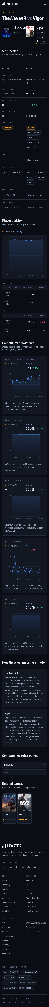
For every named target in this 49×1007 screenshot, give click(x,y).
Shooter (30, 177)
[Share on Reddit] (10, 867)
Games (5, 907)
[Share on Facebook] (16, 867)
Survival (41, 177)
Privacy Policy (30, 1003)
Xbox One (31, 147)
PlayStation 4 (33, 137)
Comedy (5, 945)
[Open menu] (45, 4)
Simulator (16, 172)
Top (44, 1003)
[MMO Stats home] (9, 3)
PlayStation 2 (32, 902)
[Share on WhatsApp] (22, 867)
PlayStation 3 (32, 907)
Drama (5, 949)
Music (6, 172)
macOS (29, 893)
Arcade (5, 931)
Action (30, 172)
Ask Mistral (11, 982)
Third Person (32, 160)
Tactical (30, 182)
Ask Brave (10, 988)
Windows (7, 127)
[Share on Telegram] (28, 867)
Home (4, 880)
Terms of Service (11, 1003)
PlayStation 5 (33, 142)
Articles (5, 911)
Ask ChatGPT (12, 972)
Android (29, 880)
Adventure (40, 172)
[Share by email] (34, 867)
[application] (24, 257)
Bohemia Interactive (36, 195)
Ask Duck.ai (27, 988)
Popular (5, 889)
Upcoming (6, 898)
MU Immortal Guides (35, 931)
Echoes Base (31, 927)
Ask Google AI (31, 972)
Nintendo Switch (34, 132)
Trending (6, 885)
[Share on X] (4, 867)
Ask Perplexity (29, 982)
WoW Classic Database (36, 923)
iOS (27, 885)
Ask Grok (10, 977)
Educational (7, 953)
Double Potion (30, 999)
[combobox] (24, 765)
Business (6, 940)
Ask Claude (26, 977)
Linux (28, 889)
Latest (5, 893)
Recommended (8, 902)
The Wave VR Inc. (11, 195)
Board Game (7, 936)
